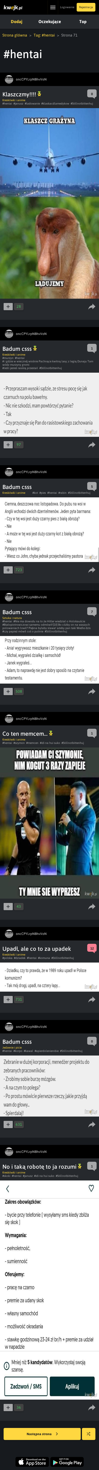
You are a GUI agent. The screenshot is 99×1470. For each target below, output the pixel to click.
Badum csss (17, 349)
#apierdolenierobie (47, 1051)
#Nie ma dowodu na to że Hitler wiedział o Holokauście (49, 621)
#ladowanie (32, 103)
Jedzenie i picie (12, 1047)
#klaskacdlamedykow (55, 103)
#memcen (32, 743)
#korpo (17, 1051)
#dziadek (19, 958)
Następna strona (39, 1434)
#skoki (6, 1176)
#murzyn (7, 358)
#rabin (62, 492)
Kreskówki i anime (13, 100)
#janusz (18, 103)
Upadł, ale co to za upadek (36, 948)
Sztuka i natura (12, 618)
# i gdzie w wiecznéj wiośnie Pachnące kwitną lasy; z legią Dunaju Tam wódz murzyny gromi (47, 363)
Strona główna (14, 35)
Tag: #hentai (44, 35)
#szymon (19, 743)
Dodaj (16, 21)
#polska (7, 958)
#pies (42, 492)
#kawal (28, 1051)
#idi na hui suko (50, 743)
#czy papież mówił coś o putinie (22, 631)
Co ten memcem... (25, 733)
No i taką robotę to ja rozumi (40, 1166)
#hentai (7, 103)
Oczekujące (49, 21)
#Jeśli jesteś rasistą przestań (20, 368)
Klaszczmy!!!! (19, 94)
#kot (35, 492)
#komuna (44, 958)
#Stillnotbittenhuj (82, 103)
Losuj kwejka (88, 1434)
